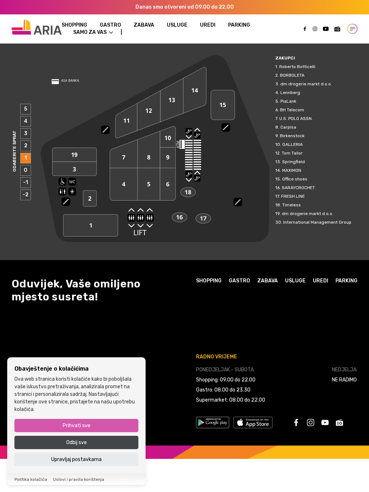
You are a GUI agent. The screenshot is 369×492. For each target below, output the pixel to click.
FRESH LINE (293, 196)
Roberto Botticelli (297, 66)
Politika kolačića (30, 479)
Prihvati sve (76, 425)
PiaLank (288, 101)
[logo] (37, 27)
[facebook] (305, 29)
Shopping (74, 25)
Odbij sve (76, 442)
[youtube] (326, 29)
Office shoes (294, 179)
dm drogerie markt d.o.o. (306, 83)
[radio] (337, 29)
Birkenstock (292, 135)
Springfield (293, 161)
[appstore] (253, 422)
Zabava (144, 25)
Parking (239, 25)
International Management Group (317, 222)
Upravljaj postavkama (76, 459)
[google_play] (212, 422)
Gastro (110, 25)
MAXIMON (291, 170)
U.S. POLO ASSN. (296, 118)
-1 (25, 182)
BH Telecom (292, 109)
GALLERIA (292, 144)
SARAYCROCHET (298, 187)
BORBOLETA (292, 75)
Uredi (207, 25)
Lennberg (290, 92)
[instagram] (315, 29)
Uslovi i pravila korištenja (78, 479)
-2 (25, 195)
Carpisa (288, 127)
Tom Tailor (292, 153)
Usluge (177, 25)
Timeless (291, 204)
